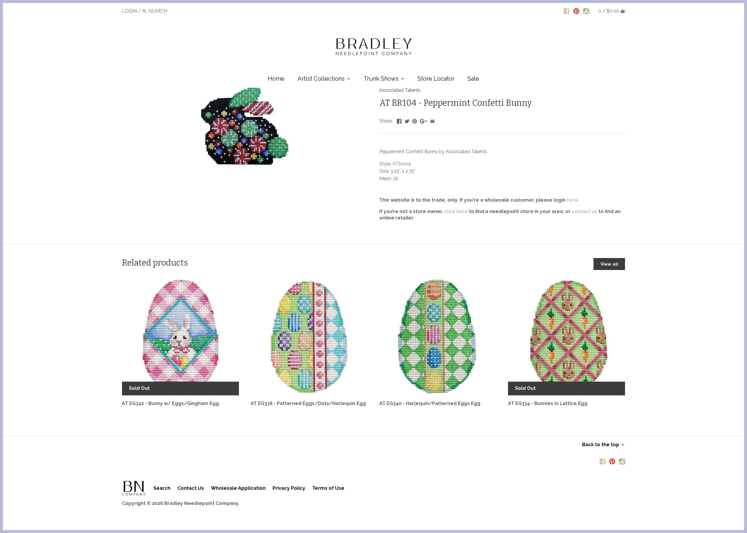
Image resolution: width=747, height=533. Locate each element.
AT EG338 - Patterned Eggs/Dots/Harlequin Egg (308, 403)
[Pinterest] (576, 10)
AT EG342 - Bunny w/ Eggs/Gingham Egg (170, 403)
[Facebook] (567, 10)
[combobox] (164, 11)
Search (161, 488)
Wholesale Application (238, 488)
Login (129, 11)
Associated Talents (399, 90)
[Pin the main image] (414, 120)
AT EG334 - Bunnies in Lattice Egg (547, 403)
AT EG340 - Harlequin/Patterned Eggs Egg (429, 403)
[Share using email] (432, 120)
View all (609, 264)
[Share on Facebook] (399, 120)
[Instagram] (586, 10)
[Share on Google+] (423, 120)
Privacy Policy (289, 488)
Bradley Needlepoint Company (201, 503)
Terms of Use (328, 488)
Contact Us (190, 488)
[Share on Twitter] (407, 120)
